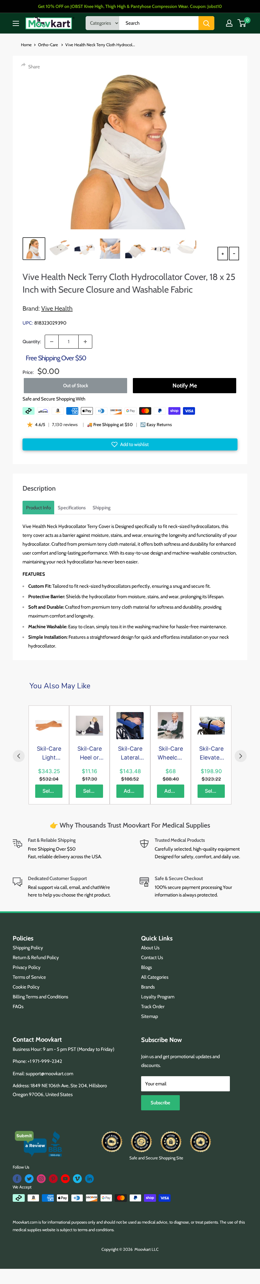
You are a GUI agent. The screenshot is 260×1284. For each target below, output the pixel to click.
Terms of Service (29, 977)
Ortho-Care (48, 44)
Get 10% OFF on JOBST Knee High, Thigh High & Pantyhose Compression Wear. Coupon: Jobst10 (130, 6)
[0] (242, 23)
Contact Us (152, 957)
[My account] (229, 23)
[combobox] (158, 23)
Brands (148, 987)
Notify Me (184, 385)
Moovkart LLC (146, 1249)
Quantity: (32, 341)
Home (26, 44)
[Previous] (19, 756)
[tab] (38, 508)
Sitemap (149, 1016)
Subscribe (160, 1103)
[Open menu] (16, 23)
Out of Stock (75, 385)
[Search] (206, 23)
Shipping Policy (28, 948)
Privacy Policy (27, 967)
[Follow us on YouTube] (65, 1178)
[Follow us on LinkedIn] (89, 1178)
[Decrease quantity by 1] (51, 341)
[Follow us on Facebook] (17, 1178)
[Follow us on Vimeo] (77, 1178)
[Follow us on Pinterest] (53, 1178)
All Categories (154, 977)
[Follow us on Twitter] (29, 1178)
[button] (130, 444)
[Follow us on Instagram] (41, 1178)
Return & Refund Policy (36, 957)
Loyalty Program (157, 997)
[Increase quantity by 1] (85, 341)
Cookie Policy (26, 987)
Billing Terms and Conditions (40, 997)
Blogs (146, 967)
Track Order (153, 1006)
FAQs (18, 1006)
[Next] (241, 756)
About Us (150, 948)
